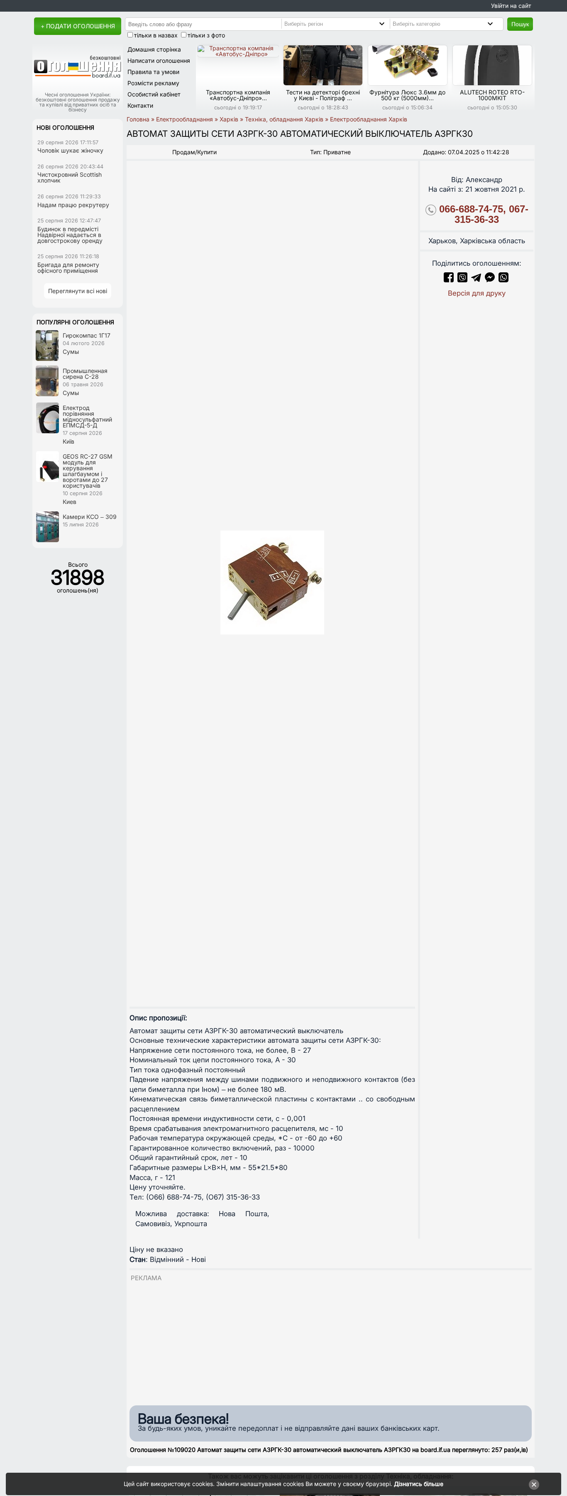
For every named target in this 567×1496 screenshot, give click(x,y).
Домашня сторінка (154, 49)
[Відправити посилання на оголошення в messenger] (491, 280)
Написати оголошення (158, 60)
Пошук (520, 24)
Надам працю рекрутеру (73, 204)
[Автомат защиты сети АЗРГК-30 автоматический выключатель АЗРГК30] (272, 583)
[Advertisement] (331, 1341)
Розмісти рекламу (153, 82)
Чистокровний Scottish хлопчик (69, 177)
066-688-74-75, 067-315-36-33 (483, 214)
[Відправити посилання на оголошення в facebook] (449, 280)
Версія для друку (477, 293)
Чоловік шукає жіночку (70, 150)
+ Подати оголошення (78, 26)
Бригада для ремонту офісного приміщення (68, 267)
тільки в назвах (156, 35)
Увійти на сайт (511, 5)
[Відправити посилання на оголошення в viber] (462, 280)
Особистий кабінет (154, 94)
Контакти (140, 105)
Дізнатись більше (418, 1483)
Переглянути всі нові (77, 290)
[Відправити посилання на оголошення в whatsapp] (503, 280)
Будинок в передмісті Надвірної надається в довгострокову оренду (70, 234)
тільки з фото (206, 35)
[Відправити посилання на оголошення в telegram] (476, 280)
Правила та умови (153, 71)
